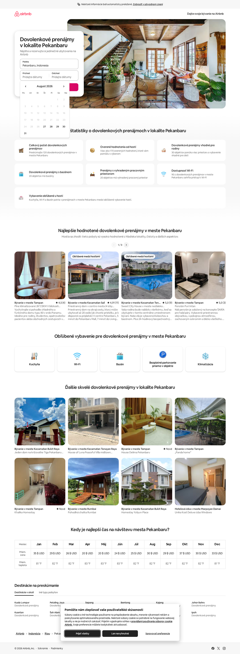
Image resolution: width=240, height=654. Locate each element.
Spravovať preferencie (157, 633)
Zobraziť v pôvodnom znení (148, 4)
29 (57, 126)
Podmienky (57, 648)
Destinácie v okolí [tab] (24, 592)
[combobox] (49, 65)
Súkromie (43, 648)
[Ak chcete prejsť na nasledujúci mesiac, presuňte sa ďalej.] (64, 86)
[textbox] (35, 77)
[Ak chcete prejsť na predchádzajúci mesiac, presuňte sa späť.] (26, 86)
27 (44, 126)
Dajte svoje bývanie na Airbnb (205, 13)
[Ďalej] (126, 245)
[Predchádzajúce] (114, 245)
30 (64, 126)
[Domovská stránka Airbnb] (23, 14)
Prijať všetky (82, 633)
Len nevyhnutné (120, 633)
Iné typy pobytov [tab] (48, 592)
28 (51, 126)
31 (25, 133)
